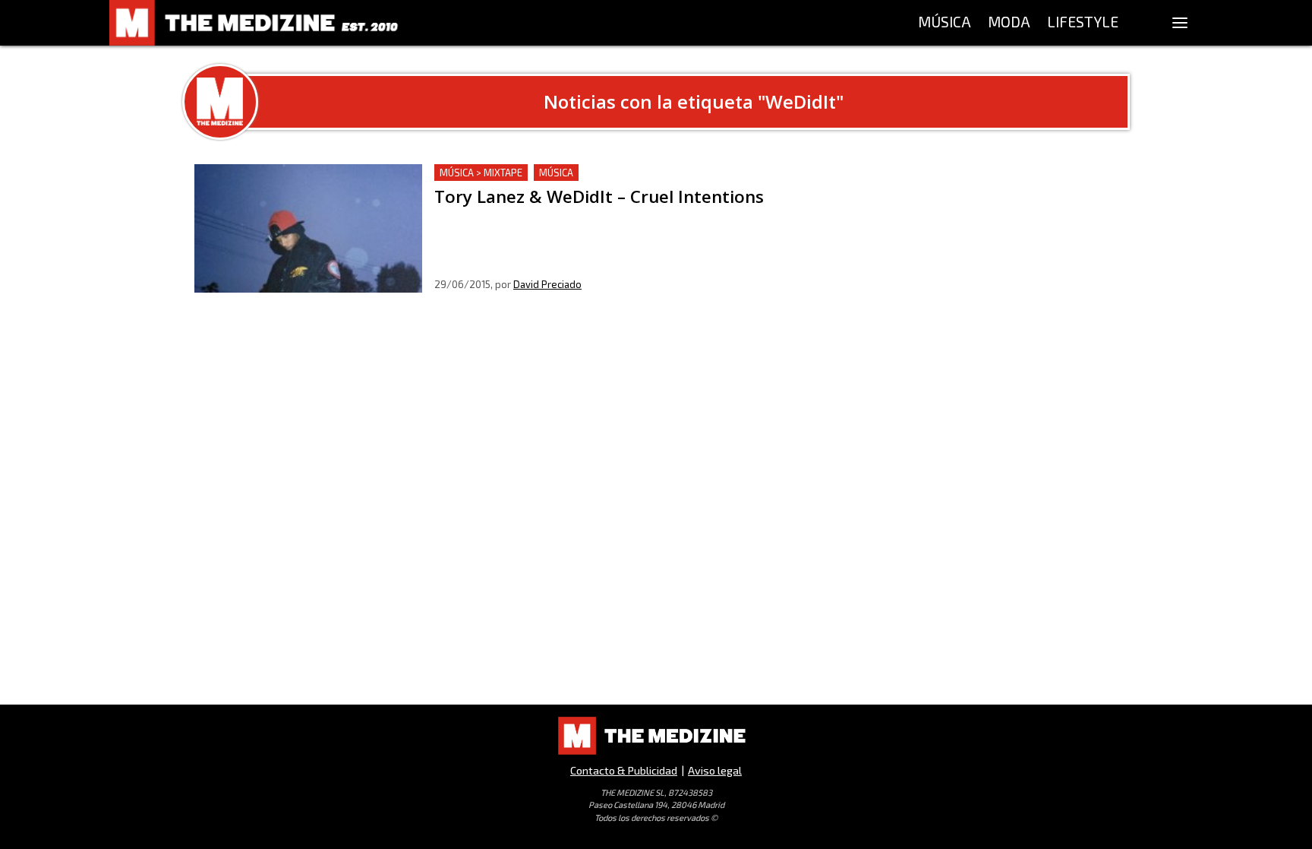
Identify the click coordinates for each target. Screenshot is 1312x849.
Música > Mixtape (481, 172)
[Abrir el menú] (1180, 23)
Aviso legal (715, 770)
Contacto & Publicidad (623, 770)
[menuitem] (944, 23)
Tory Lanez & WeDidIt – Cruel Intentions (544, 173)
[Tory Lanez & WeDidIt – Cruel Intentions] (308, 228)
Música (556, 172)
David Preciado (547, 284)
